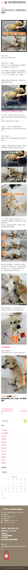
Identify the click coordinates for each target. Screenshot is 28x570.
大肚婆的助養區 (5, 347)
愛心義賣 (3, 448)
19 (9, 489)
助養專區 (3, 439)
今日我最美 (4, 430)
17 (1, 489)
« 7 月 (2, 498)
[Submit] (25, 420)
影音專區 (3, 445)
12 (9, 486)
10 (1, 486)
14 (17, 486)
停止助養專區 (5, 433)
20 (13, 489)
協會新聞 (3, 442)
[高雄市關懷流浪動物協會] (15, 2)
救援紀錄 (3, 8)
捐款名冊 (3, 454)
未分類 (3, 460)
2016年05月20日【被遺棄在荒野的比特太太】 (7, 411)
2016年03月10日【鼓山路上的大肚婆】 (12, 111)
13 (13, 486)
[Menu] (2, 3)
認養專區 (3, 463)
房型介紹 (3, 451)
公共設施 (3, 436)
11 (5, 486)
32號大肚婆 (23, 411)
